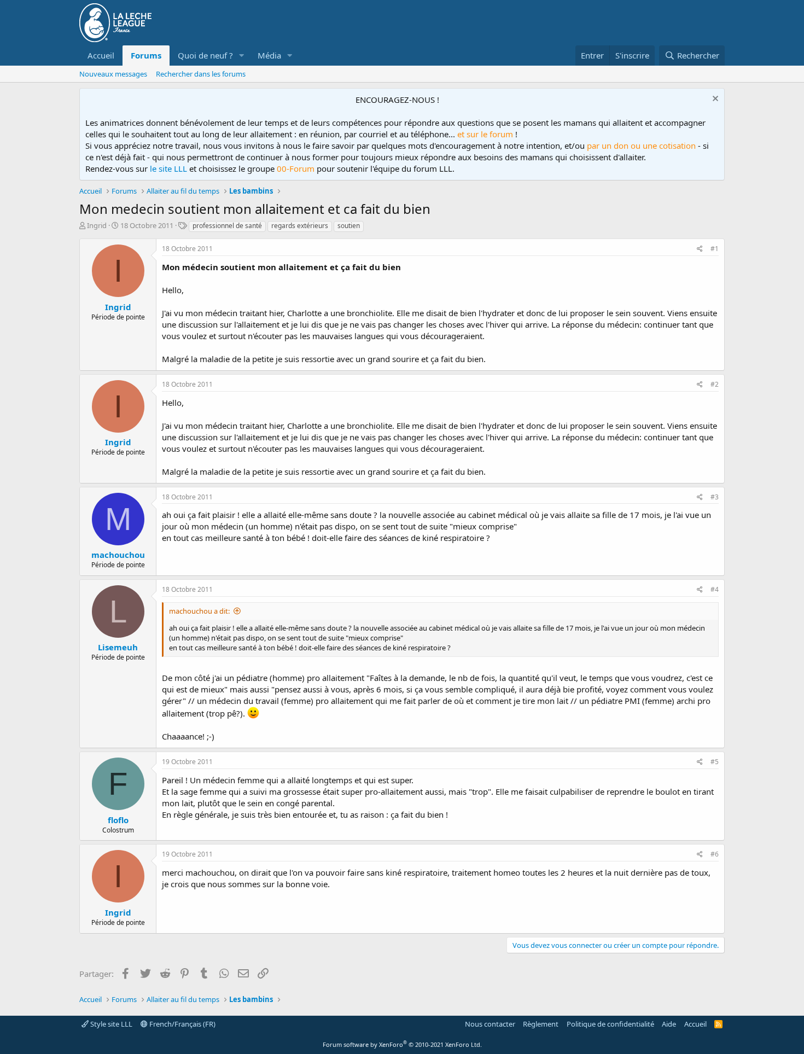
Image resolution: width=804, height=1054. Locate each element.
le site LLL (168, 168)
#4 (714, 589)
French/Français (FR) (181, 1024)
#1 (714, 248)
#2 (714, 384)
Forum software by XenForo (402, 1044)
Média (269, 55)
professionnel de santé (227, 225)
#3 (714, 497)
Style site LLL (110, 1024)
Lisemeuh (118, 647)
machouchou (118, 554)
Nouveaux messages (113, 74)
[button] (241, 55)
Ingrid (97, 225)
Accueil (101, 55)
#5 (714, 761)
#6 (714, 854)
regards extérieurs (299, 225)
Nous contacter (490, 1024)
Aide (669, 1024)
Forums (146, 55)
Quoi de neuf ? (205, 55)
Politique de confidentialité (610, 1024)
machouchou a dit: (199, 611)
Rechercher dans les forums (201, 74)
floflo (118, 819)
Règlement (540, 1024)
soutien (348, 225)
